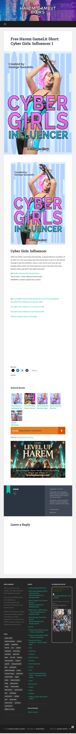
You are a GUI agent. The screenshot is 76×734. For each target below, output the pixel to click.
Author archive (14, 493)
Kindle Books (64, 494)
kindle (6, 680)
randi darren (8, 696)
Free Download (61, 492)
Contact (32, 654)
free (57, 502)
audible (7, 644)
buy (12, 647)
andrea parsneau (10, 641)
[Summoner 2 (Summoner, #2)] (62, 631)
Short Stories (64, 495)
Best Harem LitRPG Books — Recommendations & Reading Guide (38, 612)
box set (7, 647)
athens (19, 641)
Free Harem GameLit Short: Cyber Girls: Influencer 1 (35, 41)
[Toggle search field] (71, 24)
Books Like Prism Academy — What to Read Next (38, 643)
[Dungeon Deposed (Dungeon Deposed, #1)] (62, 625)
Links (31, 681)
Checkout (32, 651)
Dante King (16, 651)
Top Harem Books (55, 497)
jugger (17, 677)
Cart (30, 648)
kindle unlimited (15, 680)
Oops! (31, 687)
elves (6, 657)
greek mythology (9, 670)
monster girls (18, 690)
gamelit (57, 504)
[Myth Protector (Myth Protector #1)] (54, 620)
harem (63, 504)
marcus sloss (14, 686)
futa (61, 502)
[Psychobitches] (65, 620)
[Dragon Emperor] (69, 631)
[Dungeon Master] (65, 631)
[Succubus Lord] (58, 631)
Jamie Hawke (9, 677)
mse (6, 693)
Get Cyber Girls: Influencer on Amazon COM (27, 302)
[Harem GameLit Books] (38, 10)
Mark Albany (8, 690)
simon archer (8, 703)
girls (6, 667)
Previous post (54, 509)
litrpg (67, 504)
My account (33, 684)
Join (30, 670)
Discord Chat (33, 657)
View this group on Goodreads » (58, 636)
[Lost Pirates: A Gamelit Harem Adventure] (62, 620)
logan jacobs (14, 683)
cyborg (59, 500)
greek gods (13, 667)
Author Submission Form (37, 588)
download (65, 500)
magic (6, 686)
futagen (65, 502)
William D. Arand (9, 709)
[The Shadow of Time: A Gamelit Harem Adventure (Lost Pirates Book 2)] (69, 620)
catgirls (18, 647)
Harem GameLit (55, 494)
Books (31, 627)
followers (53, 502)
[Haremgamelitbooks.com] (62, 595)
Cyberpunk (53, 492)
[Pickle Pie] (58, 614)
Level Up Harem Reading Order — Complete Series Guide (38, 675)
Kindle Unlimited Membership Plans (26, 273)
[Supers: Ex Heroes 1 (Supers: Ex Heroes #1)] (69, 614)
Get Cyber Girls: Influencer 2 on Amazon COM (27, 307)
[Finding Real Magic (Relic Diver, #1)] (65, 614)
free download (9, 660)
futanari (52, 504)
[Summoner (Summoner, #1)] (69, 625)
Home (31, 667)
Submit (31, 693)
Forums (31, 661)
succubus (17, 703)
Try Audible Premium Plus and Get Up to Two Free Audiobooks (36, 299)
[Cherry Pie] (62, 614)
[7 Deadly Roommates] (54, 614)
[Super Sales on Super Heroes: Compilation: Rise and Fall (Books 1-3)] (65, 625)
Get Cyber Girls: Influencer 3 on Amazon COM (27, 312)
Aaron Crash (8, 638)
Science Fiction (54, 495)
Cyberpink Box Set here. (25, 437)
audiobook (14, 644)
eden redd (16, 654)
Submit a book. (33, 712)
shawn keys (13, 699)
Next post (53, 512)
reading (16, 696)
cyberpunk (53, 500)
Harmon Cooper (9, 673)
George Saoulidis (16, 664)
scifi (6, 699)
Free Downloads (34, 664)
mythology (13, 693)
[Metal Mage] (54, 631)
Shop (31, 690)
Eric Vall (12, 657)
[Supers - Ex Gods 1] (58, 620)
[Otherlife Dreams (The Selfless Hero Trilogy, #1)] (54, 625)
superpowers (8, 706)
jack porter (19, 673)
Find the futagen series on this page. (24, 316)
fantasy (19, 657)
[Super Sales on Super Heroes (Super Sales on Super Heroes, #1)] (58, 625)
